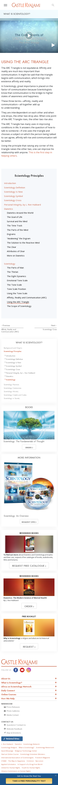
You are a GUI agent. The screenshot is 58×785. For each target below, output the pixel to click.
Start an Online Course (10, 754)
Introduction (10, 183)
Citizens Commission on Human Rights (16, 771)
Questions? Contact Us (16, 725)
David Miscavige (7, 751)
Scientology (9, 263)
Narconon (39, 761)
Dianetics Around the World (20, 212)
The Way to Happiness (16, 761)
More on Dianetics (15, 255)
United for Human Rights (10, 768)
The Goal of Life (14, 217)
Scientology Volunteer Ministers (32, 754)
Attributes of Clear (16, 251)
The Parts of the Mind (17, 229)
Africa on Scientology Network (16, 686)
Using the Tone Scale (17, 293)
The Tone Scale (14, 284)
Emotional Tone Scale (17, 280)
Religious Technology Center (26, 751)
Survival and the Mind (17, 221)
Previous (6, 325)
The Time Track (14, 225)
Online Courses (8, 694)
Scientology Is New (13, 191)
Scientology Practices (11, 384)
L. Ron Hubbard (7, 744)
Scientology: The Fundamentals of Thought (24, 441)
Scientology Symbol (13, 196)
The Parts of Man (15, 267)
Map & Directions (13, 733)
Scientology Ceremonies (12, 388)
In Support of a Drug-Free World (30, 764)
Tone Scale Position (16, 289)
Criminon (30, 761)
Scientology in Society (12, 398)
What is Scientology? (11, 682)
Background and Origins (13, 348)
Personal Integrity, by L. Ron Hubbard (22, 204)
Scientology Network (31, 744)
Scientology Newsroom (45, 747)
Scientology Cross (12, 200)
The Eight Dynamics (16, 276)
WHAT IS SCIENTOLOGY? (29, 342)
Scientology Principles (12, 351)
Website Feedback (14, 729)
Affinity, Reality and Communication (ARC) (27, 297)
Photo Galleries (13, 711)
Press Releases (13, 707)
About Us (5, 678)
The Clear (11, 247)
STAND (3, 761)
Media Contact (12, 715)
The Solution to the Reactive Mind (23, 242)
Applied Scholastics (8, 764)
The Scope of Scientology (19, 306)
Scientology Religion (9, 747)
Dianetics (8, 208)
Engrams (11, 234)
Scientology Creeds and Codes (15, 395)
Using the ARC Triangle (18, 301)
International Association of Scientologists (17, 758)
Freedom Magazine (42, 758)
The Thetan (12, 271)
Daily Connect (8, 690)
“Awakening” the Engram (18, 238)
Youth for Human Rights (31, 768)
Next (53, 325)
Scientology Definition (14, 187)
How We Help (8, 698)
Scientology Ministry (11, 391)
